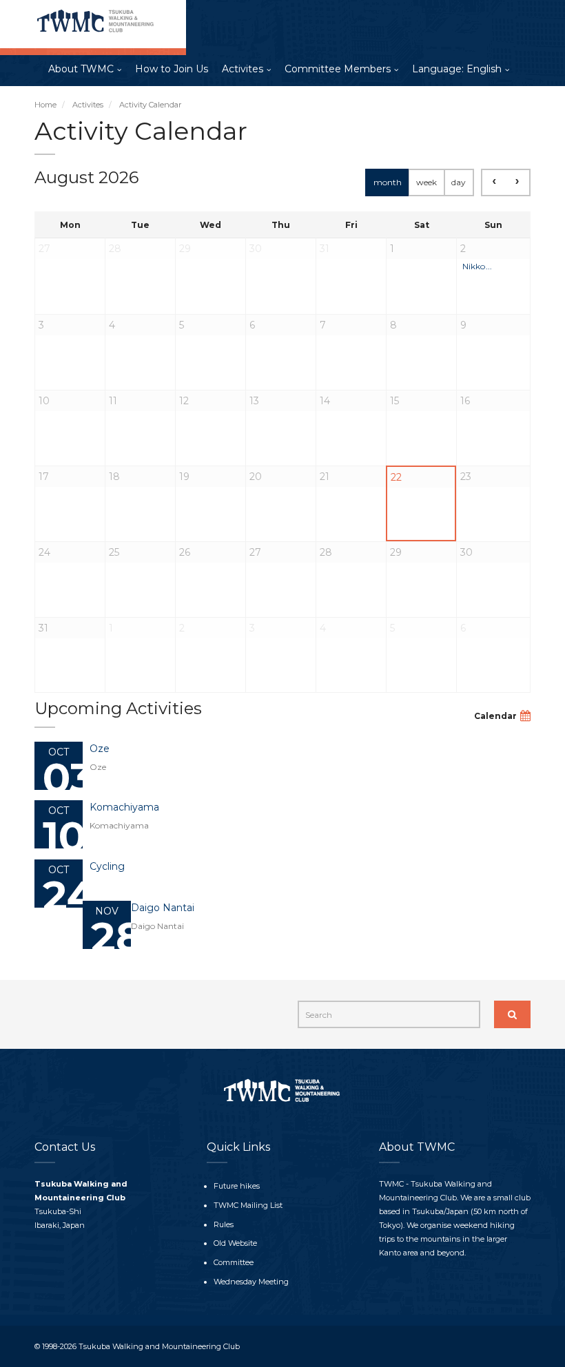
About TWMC (81, 69)
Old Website (235, 1243)
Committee (234, 1262)
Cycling (107, 866)
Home (45, 104)
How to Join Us (171, 69)
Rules (224, 1224)
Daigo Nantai (162, 907)
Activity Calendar (150, 104)
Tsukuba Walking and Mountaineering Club (159, 1346)
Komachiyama (124, 807)
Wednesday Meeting (251, 1281)
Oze (100, 748)
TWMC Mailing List (248, 1205)
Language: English (457, 69)
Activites (242, 69)
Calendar (495, 716)
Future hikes (237, 1186)
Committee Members (338, 69)
